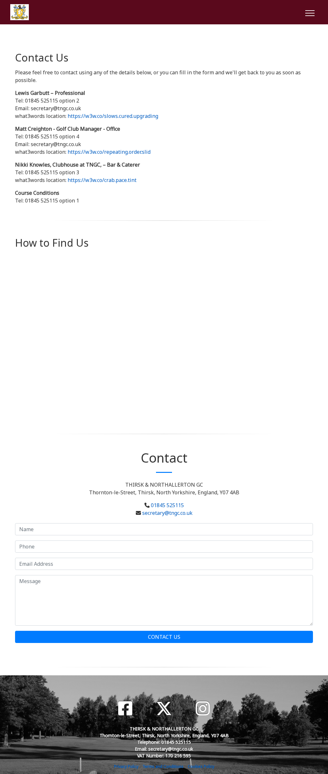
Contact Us (164, 636)
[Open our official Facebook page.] (125, 708)
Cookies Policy (201, 766)
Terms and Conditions (163, 766)
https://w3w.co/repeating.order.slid (109, 151)
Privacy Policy (126, 766)
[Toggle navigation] (309, 12)
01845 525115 (167, 505)
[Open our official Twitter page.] (164, 708)
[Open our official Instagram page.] (203, 708)
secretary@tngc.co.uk (167, 512)
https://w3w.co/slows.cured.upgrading (113, 115)
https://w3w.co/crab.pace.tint (102, 180)
